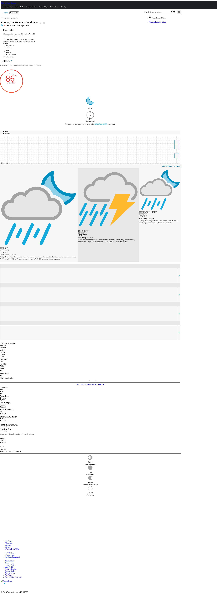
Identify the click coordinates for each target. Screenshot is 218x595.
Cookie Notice (10, 571)
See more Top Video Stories (90, 384)
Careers (7, 547)
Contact (7, 545)
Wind (7, 50)
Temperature (9, 46)
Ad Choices (9, 575)
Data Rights (9, 567)
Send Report (8, 57)
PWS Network (10, 553)
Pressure (8, 48)
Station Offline (10, 55)
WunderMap (167, 166)
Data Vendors (10, 573)
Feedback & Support (12, 557)
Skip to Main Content (9, 3)
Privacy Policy (10, 565)
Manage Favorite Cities (157, 22)
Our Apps (8, 541)
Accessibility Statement (13, 577)
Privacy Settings (10, 569)
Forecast (8, 52)
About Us (8, 543)
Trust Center (9, 561)
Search (146, 12)
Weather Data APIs (12, 549)
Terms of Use (10, 563)
